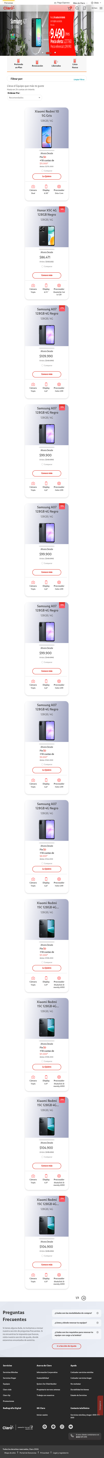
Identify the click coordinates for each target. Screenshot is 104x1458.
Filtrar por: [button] (17, 79)
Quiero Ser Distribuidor (47, 1384)
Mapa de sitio (10, 1453)
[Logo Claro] (9, 7)
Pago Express (63, 3)
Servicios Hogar (9, 1378)
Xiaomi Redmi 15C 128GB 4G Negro (47, 906)
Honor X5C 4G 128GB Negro (47, 212)
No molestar (76, 1384)
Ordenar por (14, 93)
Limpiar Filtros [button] (79, 80)
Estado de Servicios (79, 1396)
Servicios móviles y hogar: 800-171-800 (85, 1416)
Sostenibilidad (43, 1378)
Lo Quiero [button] (46, 176)
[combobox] (25, 98)
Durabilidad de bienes (80, 1390)
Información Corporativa (47, 1373)
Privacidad (44, 1453)
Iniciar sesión (42, 1415)
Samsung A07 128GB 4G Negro (46, 311)
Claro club (7, 1390)
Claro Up (6, 1396)
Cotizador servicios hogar (81, 1378)
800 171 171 (81, 1437)
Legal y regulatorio (61, 1453)
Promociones (8, 1401)
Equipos (6, 1384)
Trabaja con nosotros (45, 1396)
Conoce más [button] (46, 275)
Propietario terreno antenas (48, 1390)
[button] (69, 8)
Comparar (48, 171)
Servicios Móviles (10, 1373)
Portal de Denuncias (28, 1453)
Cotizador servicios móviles (82, 1373)
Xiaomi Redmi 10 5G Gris (47, 114)
